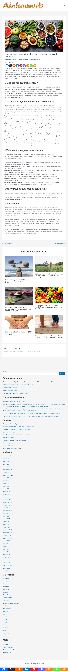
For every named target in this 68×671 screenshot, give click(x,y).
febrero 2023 (7, 494)
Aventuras (6, 589)
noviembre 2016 (7, 532)
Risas (4, 630)
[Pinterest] (20, 65)
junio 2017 (6, 521)
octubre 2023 (7, 472)
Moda (4, 614)
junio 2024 (6, 458)
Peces (5, 622)
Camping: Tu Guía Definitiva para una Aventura (16, 429)
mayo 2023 (6, 486)
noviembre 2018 (7, 510)
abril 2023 (6, 489)
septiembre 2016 (8, 538)
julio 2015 (5, 571)
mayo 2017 (6, 524)
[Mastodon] (24, 65)
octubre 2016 (7, 535)
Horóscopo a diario (8, 437)
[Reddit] (14, 65)
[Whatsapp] (31, 65)
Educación (6, 600)
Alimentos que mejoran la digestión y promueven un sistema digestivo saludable (18, 332)
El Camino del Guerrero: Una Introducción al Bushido (18, 384)
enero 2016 (6, 560)
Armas (5, 584)
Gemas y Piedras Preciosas (11, 603)
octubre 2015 (7, 562)
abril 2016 (6, 552)
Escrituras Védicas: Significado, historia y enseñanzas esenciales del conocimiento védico (28, 382)
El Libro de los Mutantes (10, 390)
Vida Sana (6, 636)
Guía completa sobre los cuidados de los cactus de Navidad (31, 406)
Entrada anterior (7, 243)
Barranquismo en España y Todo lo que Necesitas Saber (19, 426)
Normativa (6, 617)
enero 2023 (6, 497)
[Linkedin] (17, 65)
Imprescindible (7, 608)
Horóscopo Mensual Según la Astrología (14, 440)
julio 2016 (5, 543)
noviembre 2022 (7, 502)
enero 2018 (6, 516)
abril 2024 (6, 464)
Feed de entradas (8, 647)
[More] (34, 65)
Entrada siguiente (60, 243)
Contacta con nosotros (9, 432)
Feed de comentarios (9, 650)
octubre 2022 (7, 505)
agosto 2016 (6, 541)
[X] (10, 65)
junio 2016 (6, 546)
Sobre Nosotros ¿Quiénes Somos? (12, 448)
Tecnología (6, 633)
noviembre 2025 (7, 456)
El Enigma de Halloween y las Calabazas (25, 410)
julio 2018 (5, 513)
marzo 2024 (6, 467)
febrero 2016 (6, 557)
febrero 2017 (6, 527)
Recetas (5, 627)
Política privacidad (8, 445)
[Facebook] (7, 65)
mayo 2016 (6, 549)
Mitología (5, 611)
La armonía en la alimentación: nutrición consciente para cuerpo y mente (48, 307)
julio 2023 (6, 480)
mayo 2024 (6, 461)
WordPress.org (7, 652)
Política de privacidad (9, 443)
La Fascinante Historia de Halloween (49, 416)
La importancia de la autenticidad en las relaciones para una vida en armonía (49, 275)
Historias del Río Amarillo (10, 387)
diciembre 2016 (7, 530)
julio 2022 (5, 508)
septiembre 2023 (8, 475)
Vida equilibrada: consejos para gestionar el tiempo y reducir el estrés (17, 280)
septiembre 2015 (7, 565)
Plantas (5, 625)
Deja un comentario (11, 59)
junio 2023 (6, 483)
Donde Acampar (7, 597)
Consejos (5, 592)
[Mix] (27, 65)
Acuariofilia (6, 578)
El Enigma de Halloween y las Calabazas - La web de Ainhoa (20, 416)
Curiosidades (6, 595)
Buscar (5, 371)
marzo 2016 (6, 554)
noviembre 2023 (7, 469)
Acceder (5, 644)
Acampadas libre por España (11, 424)
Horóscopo (6, 606)
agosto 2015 (6, 568)
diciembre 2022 (7, 499)
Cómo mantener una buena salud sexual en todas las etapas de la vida (49, 336)
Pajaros (5, 619)
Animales (5, 581)
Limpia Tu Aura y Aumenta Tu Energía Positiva (16, 393)
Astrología (6, 586)
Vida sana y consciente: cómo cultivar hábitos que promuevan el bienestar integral (18, 309)
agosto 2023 (6, 478)
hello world (6, 401)
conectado (20, 351)
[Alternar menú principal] (64, 5)
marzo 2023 (6, 491)
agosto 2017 (6, 519)
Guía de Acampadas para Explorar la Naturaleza (16, 434)
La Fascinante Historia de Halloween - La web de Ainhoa (19, 413)
